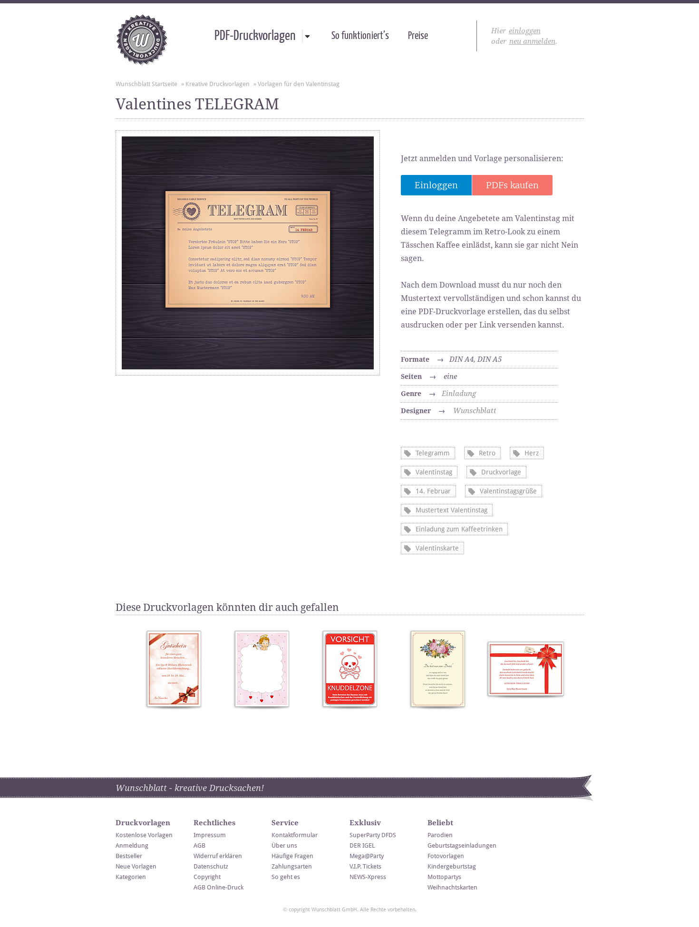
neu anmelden (532, 41)
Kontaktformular (295, 835)
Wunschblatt (474, 410)
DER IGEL (362, 845)
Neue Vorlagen (136, 866)
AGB (199, 845)
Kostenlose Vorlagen (144, 835)
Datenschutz (211, 866)
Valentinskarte (437, 548)
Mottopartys (444, 876)
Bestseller (129, 855)
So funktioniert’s (360, 36)
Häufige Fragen (292, 855)
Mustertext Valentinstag (451, 510)
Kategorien (131, 876)
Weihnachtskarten (452, 887)
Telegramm (433, 453)
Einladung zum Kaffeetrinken (459, 529)
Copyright (207, 876)
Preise (418, 36)
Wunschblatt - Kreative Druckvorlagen (142, 40)
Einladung (459, 393)
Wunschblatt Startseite (146, 83)
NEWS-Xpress (368, 876)
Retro (487, 453)
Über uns (284, 845)
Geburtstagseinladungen (461, 845)
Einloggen (436, 185)
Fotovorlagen (445, 855)
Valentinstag (434, 472)
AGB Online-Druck (218, 887)
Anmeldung (132, 845)
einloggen (525, 31)
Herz (531, 453)
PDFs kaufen (512, 185)
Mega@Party (367, 855)
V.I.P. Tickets (365, 866)
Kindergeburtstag (451, 866)
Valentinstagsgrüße (508, 491)
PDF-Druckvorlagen (254, 36)
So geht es (286, 876)
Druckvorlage (501, 472)
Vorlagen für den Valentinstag (299, 83)
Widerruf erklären (218, 855)
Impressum (210, 835)
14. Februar (433, 491)
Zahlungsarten (292, 866)
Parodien (440, 835)
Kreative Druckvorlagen (217, 83)
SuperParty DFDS (373, 835)
